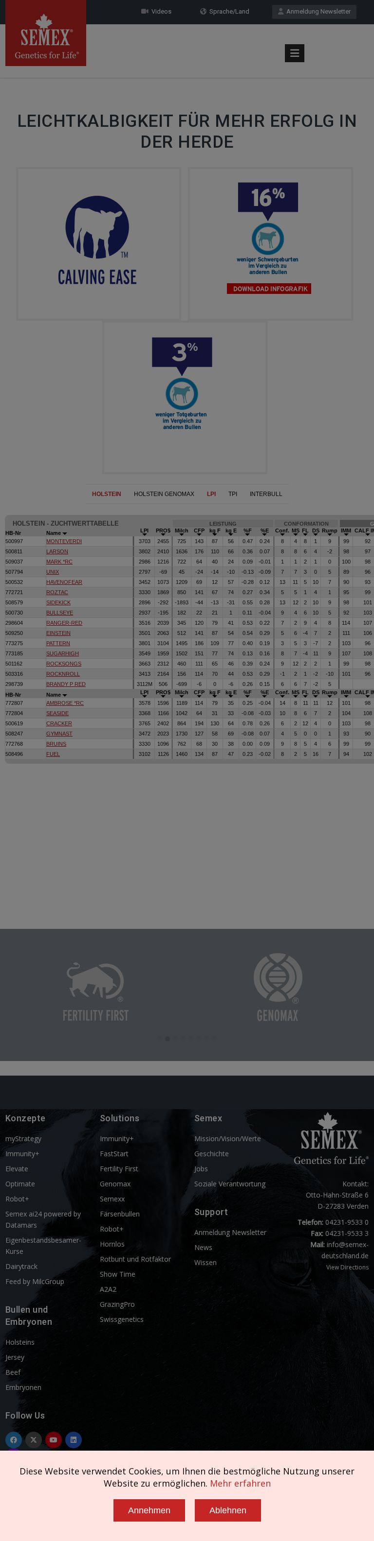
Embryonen (23, 1387)
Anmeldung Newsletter (317, 11)
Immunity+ (22, 1153)
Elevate (16, 1168)
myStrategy (23, 1138)
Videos (160, 11)
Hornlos (112, 1244)
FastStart (114, 1153)
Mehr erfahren (240, 1483)
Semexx (112, 1198)
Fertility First (119, 1168)
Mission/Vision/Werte (227, 1138)
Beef (12, 1372)
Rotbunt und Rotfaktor (135, 1259)
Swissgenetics (122, 1319)
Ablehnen (227, 1510)
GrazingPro (117, 1304)
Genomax (115, 1183)
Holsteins (20, 1342)
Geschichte (211, 1153)
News (203, 1247)
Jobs (201, 1168)
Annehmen (149, 1510)
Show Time (117, 1274)
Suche (340, 30)
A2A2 (108, 1289)
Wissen (205, 1262)
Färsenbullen (120, 1213)
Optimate (20, 1183)
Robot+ (17, 1198)
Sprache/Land (227, 11)
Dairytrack (21, 1266)
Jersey (14, 1357)
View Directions (347, 1267)
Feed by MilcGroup (34, 1281)
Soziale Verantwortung (229, 1183)
